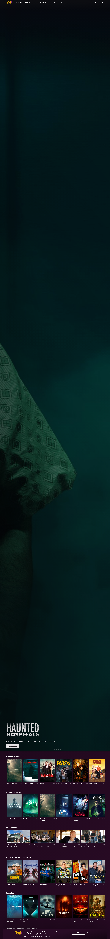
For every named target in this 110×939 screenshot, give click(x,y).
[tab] (54, 749)
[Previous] (3, 375)
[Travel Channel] (10, 2)
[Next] (107, 375)
